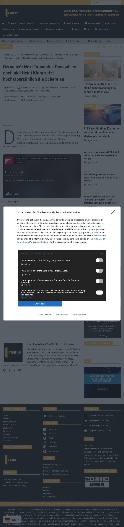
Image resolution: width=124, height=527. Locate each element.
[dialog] (62, 263)
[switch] (99, 260)
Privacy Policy (79, 314)
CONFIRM (40, 304)
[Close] (114, 213)
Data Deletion (44, 314)
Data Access (62, 314)
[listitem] (62, 253)
